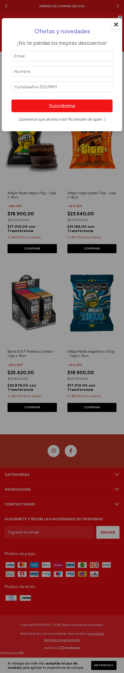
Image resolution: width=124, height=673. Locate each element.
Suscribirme (62, 106)
